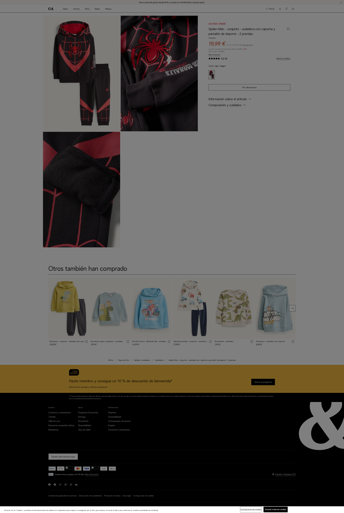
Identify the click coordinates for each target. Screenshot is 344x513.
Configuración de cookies (250, 509)
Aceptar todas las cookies (275, 509)
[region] (172, 509)
